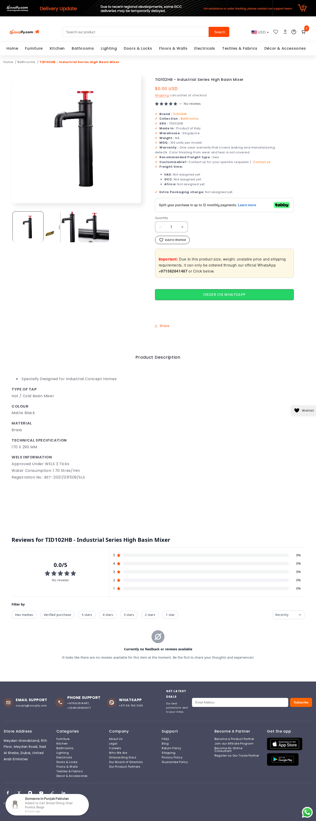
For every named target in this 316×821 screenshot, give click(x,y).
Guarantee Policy (175, 762)
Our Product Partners (124, 766)
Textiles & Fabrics (239, 48)
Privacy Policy (172, 757)
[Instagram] (30, 793)
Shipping (162, 95)
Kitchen (57, 48)
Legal (113, 743)
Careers (115, 748)
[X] (19, 793)
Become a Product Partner (234, 739)
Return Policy (171, 748)
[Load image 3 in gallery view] (93, 227)
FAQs (165, 739)
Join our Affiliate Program (234, 743)
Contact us (261, 162)
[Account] (285, 31)
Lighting (109, 48)
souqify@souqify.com (31, 705)
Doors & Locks (138, 48)
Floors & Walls (173, 48)
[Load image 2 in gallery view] (61, 227)
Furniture (34, 48)
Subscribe (301, 702)
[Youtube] (41, 793)
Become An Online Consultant (228, 749)
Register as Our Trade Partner (236, 755)
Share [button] (165, 325)
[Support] (293, 31)
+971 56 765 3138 (131, 705)
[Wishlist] (275, 32)
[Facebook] (8, 793)
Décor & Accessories (285, 48)
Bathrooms (83, 48)
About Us (116, 739)
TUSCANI (180, 114)
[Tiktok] (52, 793)
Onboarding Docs (122, 757)
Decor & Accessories (72, 776)
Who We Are (118, 752)
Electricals (204, 48)
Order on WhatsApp (224, 294)
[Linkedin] (63, 793)
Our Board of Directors (126, 762)
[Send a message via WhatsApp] (307, 812)
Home (12, 48)
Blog (165, 743)
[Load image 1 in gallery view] (28, 227)
